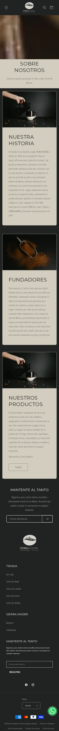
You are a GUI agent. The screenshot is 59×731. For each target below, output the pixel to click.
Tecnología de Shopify (29, 723)
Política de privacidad (15, 728)
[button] (6, 7)
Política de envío (48, 728)
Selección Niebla (13, 602)
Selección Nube (12, 581)
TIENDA (18, 467)
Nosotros (10, 622)
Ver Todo (10, 574)
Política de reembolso (47, 723)
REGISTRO (14, 672)
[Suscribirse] (47, 519)
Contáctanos (11, 629)
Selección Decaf (13, 595)
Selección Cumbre (13, 588)
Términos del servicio (32, 728)
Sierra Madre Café (16, 723)
